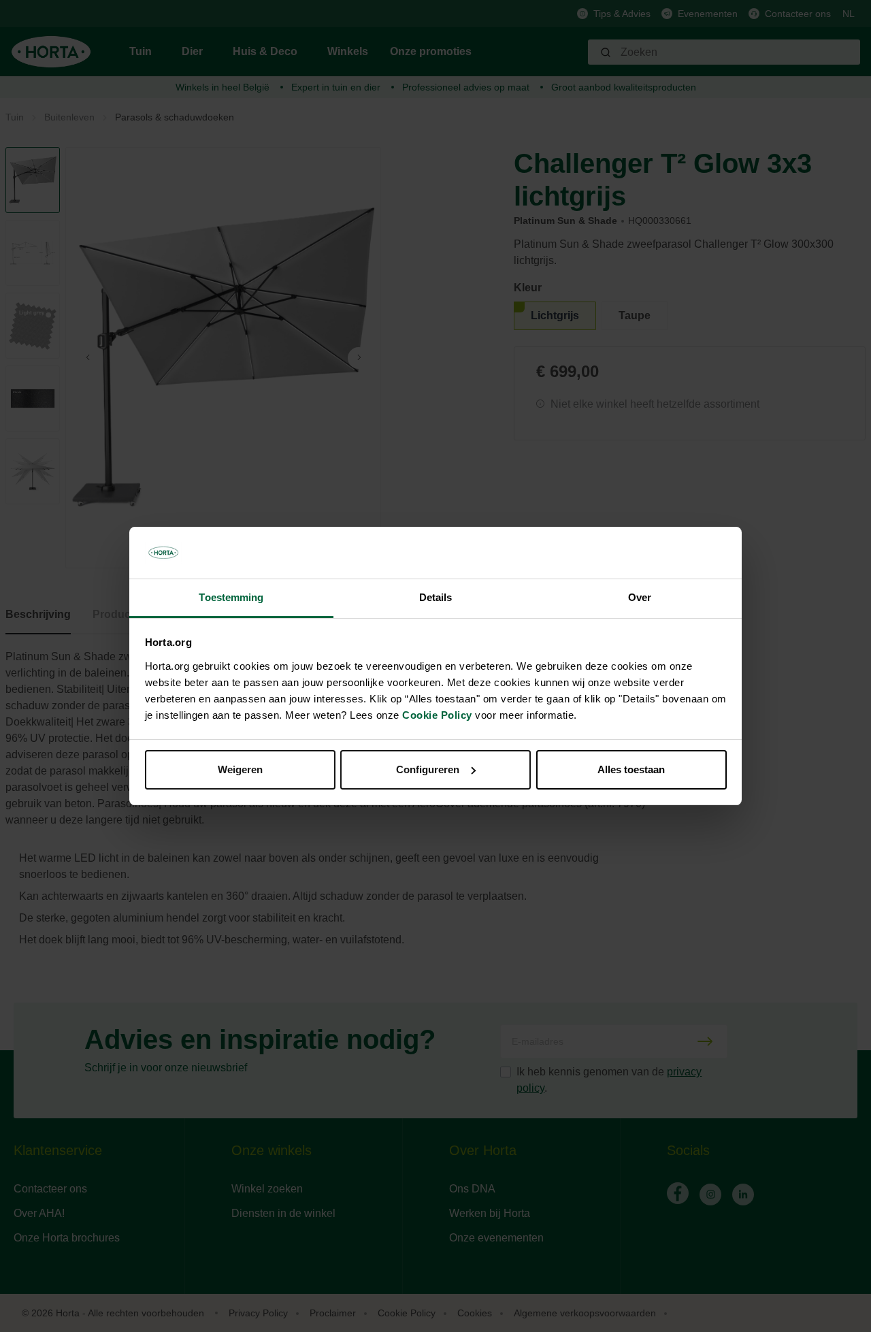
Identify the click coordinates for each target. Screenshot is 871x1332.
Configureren (427, 769)
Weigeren (240, 769)
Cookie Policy (437, 715)
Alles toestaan (631, 769)
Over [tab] (639, 597)
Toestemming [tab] (231, 597)
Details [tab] (436, 597)
